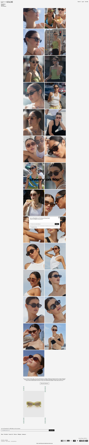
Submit (57, 224)
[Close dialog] (59, 217)
